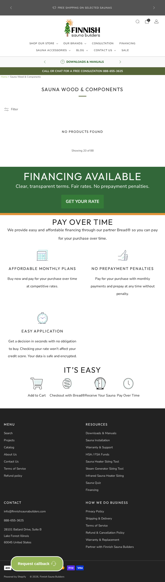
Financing (127, 43)
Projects (9, 440)
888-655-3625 (14, 520)
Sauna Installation (98, 440)
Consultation (103, 43)
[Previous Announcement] (11, 8)
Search (8, 433)
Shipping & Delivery (99, 518)
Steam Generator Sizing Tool (105, 469)
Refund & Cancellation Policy (105, 533)
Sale (125, 50)
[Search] (137, 21)
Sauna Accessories (51, 50)
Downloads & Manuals (101, 433)
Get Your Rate (82, 201)
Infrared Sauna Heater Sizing (105, 476)
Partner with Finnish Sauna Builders (110, 547)
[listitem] (82, 8)
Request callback (33, 564)
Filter (14, 109)
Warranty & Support (99, 447)
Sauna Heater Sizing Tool (102, 461)
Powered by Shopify (15, 576)
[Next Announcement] (154, 8)
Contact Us (103, 50)
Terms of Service (15, 469)
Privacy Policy (95, 511)
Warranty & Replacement (102, 540)
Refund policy (13, 476)
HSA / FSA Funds (97, 454)
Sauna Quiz (93, 483)
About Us (10, 454)
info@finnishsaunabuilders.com (25, 511)
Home (4, 76)
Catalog (9, 447)
